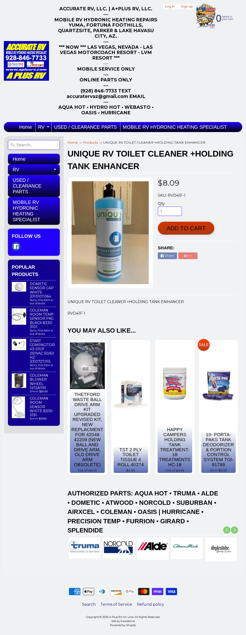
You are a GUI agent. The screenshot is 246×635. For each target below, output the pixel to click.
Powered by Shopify (123, 625)
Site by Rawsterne (123, 621)
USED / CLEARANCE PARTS (85, 127)
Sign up (187, 6)
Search (89, 604)
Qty (161, 203)
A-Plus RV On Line (121, 617)
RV (44, 128)
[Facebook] (16, 246)
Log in (169, 6)
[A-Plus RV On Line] (26, 61)
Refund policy (150, 604)
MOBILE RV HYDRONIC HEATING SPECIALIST (175, 127)
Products (90, 142)
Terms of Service (116, 604)
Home (25, 127)
